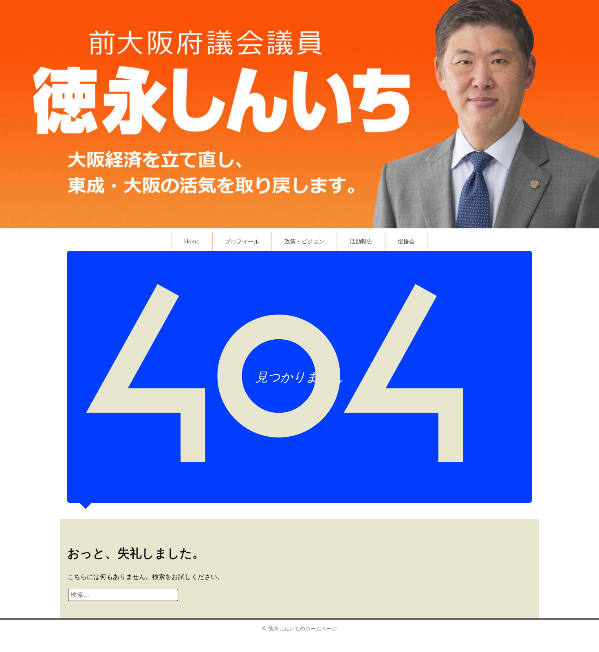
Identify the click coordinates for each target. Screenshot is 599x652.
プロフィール (242, 241)
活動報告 (361, 241)
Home (192, 241)
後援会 (406, 241)
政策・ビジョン (304, 241)
